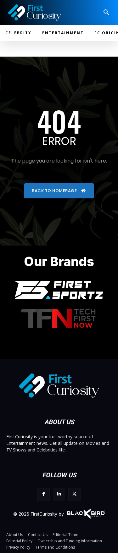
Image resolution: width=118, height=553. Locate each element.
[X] (74, 494)
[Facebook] (43, 494)
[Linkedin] (59, 494)
